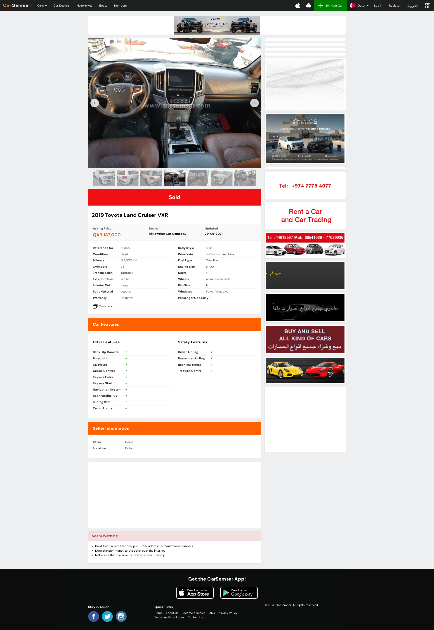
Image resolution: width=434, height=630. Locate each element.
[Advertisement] (175, 495)
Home (158, 613)
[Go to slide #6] (222, 178)
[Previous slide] (94, 103)
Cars (41, 5)
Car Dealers (62, 5)
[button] (359, 5)
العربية (412, 5)
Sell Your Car (334, 5)
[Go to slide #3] (151, 178)
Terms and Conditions (169, 617)
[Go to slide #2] (128, 178)
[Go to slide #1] (104, 178)
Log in (378, 5)
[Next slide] (254, 103)
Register (395, 5)
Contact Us (195, 617)
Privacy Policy (227, 613)
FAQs (211, 613)
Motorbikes (84, 5)
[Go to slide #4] (175, 178)
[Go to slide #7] (245, 178)
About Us (172, 613)
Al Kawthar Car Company (167, 234)
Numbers (120, 5)
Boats (103, 5)
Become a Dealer (193, 613)
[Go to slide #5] (198, 178)
